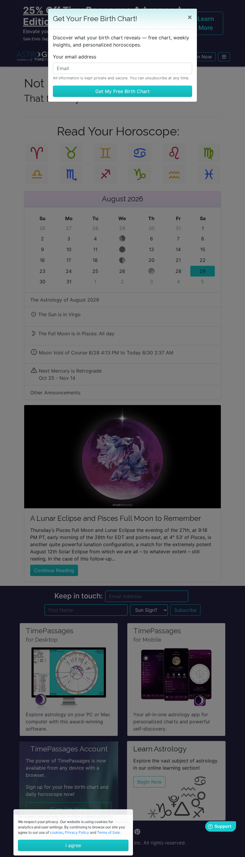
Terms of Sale (108, 832)
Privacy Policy (77, 832)
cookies (56, 832)
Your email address (74, 57)
